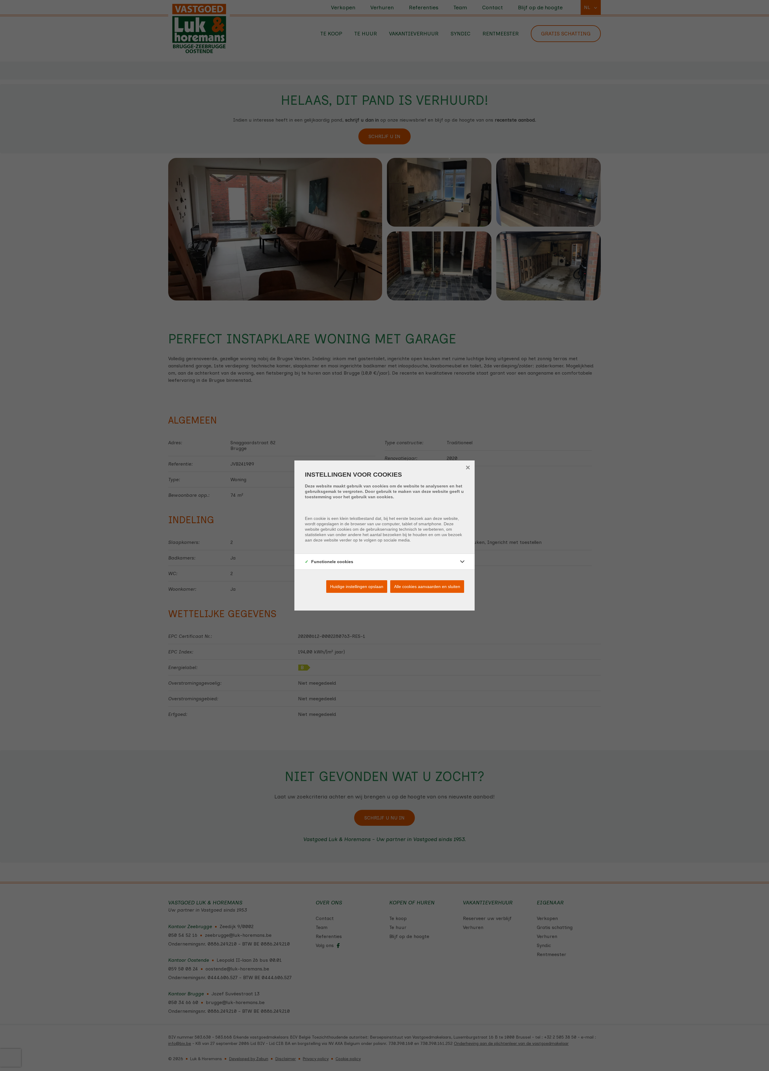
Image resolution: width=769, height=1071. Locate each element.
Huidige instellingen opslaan (356, 586)
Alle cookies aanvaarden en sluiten (427, 586)
